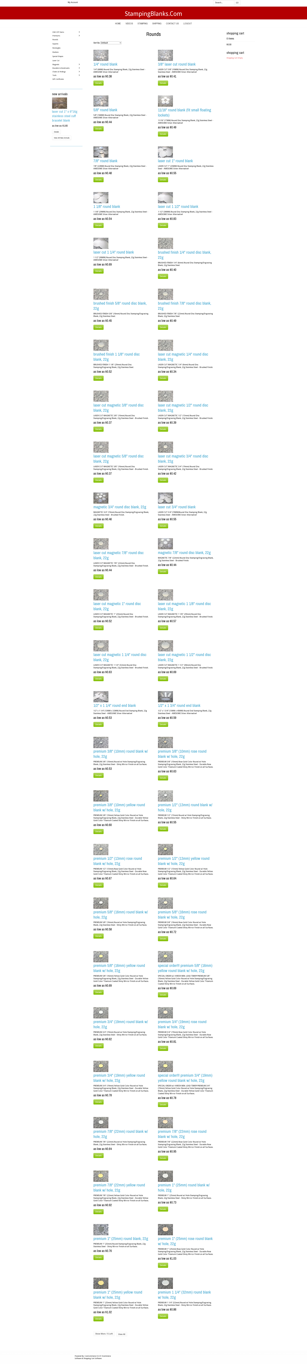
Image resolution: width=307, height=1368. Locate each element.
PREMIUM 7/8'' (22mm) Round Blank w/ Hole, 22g (120, 1134)
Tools (54, 75)
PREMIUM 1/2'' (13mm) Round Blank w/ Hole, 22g (185, 807)
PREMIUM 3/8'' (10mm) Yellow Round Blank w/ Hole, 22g (119, 807)
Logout (187, 23)
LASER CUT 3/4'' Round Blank (177, 507)
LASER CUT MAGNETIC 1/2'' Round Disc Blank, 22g (183, 407)
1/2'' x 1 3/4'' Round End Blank (179, 705)
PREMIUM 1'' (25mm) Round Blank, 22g (120, 1238)
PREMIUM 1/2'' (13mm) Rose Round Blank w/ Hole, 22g (117, 861)
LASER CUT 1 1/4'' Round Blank (113, 252)
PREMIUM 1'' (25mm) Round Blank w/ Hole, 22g (184, 1187)
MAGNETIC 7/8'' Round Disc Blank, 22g (184, 552)
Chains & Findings (59, 72)
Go (237, 3)
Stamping (143, 23)
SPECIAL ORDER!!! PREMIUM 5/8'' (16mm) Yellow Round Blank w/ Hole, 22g (185, 968)
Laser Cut (55, 61)
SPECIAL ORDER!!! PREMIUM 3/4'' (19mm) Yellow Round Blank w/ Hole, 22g (185, 1077)
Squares (55, 44)
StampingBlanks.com (153, 13)
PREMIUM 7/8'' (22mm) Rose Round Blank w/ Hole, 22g (182, 1134)
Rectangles (56, 48)
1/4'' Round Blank (105, 64)
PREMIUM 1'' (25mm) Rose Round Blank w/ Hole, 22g (185, 1241)
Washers (55, 52)
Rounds (55, 40)
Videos (129, 23)
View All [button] (121, 1334)
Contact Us (172, 23)
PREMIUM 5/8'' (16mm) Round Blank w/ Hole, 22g (120, 914)
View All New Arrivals (61, 138)
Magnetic (55, 64)
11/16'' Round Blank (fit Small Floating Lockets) (184, 112)
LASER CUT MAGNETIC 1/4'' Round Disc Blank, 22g (183, 356)
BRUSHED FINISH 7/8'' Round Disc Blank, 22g (184, 305)
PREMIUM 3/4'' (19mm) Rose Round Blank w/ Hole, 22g (182, 1024)
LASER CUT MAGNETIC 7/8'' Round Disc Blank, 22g (118, 555)
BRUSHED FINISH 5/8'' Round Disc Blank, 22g (120, 305)
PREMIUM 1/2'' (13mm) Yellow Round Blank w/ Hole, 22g (184, 861)
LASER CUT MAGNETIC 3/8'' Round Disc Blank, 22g (118, 407)
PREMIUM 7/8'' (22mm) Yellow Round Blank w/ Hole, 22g (119, 1187)
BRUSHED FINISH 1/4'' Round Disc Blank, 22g (184, 254)
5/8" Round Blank (105, 109)
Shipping (156, 23)
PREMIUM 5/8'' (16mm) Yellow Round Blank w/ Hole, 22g (119, 968)
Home (118, 23)
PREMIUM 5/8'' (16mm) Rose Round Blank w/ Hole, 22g (182, 914)
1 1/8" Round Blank (106, 206)
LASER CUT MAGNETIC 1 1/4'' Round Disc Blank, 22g (119, 657)
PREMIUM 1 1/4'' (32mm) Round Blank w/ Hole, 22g (184, 1294)
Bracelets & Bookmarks (61, 68)
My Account (73, 2)
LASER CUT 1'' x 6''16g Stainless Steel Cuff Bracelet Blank (64, 116)
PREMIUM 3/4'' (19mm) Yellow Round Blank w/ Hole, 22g (119, 1077)
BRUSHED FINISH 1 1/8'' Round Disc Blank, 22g (116, 356)
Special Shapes (57, 56)
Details (56, 132)
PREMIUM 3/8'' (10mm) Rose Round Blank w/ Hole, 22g (182, 753)
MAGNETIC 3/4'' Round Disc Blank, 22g (119, 507)
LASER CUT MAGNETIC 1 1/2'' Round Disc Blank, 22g (184, 657)
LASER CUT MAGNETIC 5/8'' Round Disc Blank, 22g (118, 458)
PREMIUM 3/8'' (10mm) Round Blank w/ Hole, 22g (120, 753)
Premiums (56, 36)
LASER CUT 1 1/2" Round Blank (178, 206)
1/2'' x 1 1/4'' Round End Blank (114, 705)
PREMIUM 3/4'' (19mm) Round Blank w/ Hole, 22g (120, 1024)
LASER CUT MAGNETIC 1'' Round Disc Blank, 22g (117, 606)
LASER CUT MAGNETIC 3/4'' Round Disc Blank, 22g (183, 458)
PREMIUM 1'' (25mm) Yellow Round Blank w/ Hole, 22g (117, 1294)
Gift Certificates (58, 79)
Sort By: (96, 42)
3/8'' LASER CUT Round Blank (177, 64)
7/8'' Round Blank (105, 160)
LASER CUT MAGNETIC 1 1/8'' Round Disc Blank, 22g (184, 606)
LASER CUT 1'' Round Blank (175, 160)
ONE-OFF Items (58, 32)
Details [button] (98, 83)
